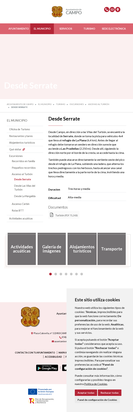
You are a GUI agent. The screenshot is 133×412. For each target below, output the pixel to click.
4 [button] (66, 274)
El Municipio (42, 28)
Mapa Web (64, 352)
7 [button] (81, 274)
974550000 (67, 337)
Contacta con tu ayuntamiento (35, 352)
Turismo (89, 28)
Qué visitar (15, 149)
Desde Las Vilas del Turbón (24, 187)
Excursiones (77, 104)
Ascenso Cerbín (20, 203)
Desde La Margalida (25, 196)
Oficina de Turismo (19, 129)
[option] (22, 249)
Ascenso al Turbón (98, 104)
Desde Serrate (22, 179)
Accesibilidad (53, 356)
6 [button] (76, 274)
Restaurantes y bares (21, 136)
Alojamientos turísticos (22, 142)
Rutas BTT (18, 210)
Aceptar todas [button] (86, 392)
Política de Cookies (95, 384)
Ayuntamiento (18, 28)
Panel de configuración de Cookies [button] (97, 399)
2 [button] (55, 274)
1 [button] (50, 274)
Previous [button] (4, 249)
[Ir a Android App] (46, 367)
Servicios (65, 28)
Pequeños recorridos (24, 167)
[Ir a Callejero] (117, 9)
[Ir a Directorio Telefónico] (106, 9)
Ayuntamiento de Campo (20, 104)
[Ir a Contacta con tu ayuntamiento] (112, 9)
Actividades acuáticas (21, 218)
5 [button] (71, 274)
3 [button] (61, 274)
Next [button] (129, 249)
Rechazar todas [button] (110, 392)
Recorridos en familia (23, 161)
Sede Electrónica (114, 28)
